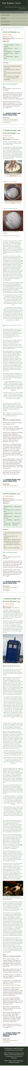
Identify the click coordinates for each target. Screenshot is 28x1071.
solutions (10, 114)
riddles (19, 113)
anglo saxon (8, 113)
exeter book (14, 113)
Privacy (6, 1060)
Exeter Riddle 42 (6, 590)
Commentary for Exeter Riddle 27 (10, 1040)
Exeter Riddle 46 (11, 493)
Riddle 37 (5, 270)
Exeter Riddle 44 (6, 122)
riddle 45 (14, 114)
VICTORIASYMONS (8, 496)
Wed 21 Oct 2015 (10, 498)
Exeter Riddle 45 (11, 32)
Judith (13, 876)
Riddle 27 (17, 874)
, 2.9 (17, 755)
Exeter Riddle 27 (6, 1042)
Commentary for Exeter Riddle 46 (10, 587)
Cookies (11, 1062)
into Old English (10, 680)
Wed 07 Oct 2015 (10, 36)
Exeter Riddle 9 (6, 589)
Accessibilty (16, 1062)
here (17, 268)
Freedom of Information (17, 1060)
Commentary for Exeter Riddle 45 (12, 131)
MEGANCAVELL (7, 34)
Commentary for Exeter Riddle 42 (10, 120)
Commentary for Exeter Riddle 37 (10, 485)
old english (5, 114)
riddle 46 (14, 583)
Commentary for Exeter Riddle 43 (10, 119)
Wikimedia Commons (7, 666)
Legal (10, 1060)
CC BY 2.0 (18, 666)
